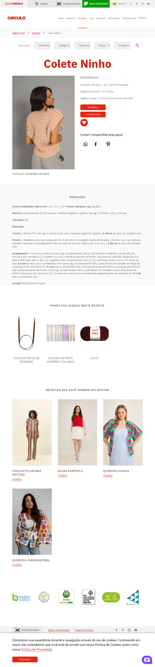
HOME (61, 18)
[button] (26, 127)
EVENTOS (100, 18)
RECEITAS (82, 18)
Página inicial (18, 33)
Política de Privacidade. (37, 649)
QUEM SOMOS (114, 18)
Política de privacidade (58, 630)
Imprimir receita (93, 114)
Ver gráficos (93, 107)
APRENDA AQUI (129, 18)
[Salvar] (84, 122)
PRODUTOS (71, 18)
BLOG (91, 18)
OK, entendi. (25, 659)
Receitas (36, 33)
